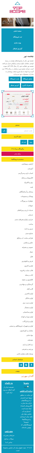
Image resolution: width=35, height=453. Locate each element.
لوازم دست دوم (28, 303)
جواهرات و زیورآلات (26, 201)
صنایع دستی (29, 233)
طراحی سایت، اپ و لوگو (25, 238)
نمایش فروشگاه (27, 79)
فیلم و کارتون (28, 266)
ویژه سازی (17, 43)
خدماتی (30, 215)
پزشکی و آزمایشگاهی (26, 192)
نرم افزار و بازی (28, 344)
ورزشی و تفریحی (27, 349)
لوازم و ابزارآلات (27, 321)
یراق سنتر (17, 154)
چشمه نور (29, 56)
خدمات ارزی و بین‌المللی (25, 210)
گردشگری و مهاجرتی (26, 284)
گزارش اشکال (17, 49)
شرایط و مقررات (8, 435)
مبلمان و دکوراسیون (26, 330)
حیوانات (30, 205)
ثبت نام (24, 142)
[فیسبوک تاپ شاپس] (31, 365)
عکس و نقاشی (28, 242)
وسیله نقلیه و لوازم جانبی (25, 354)
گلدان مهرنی (27, 376)
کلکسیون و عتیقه (27, 280)
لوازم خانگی (29, 298)
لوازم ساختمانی (28, 312)
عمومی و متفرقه (27, 247)
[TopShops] (17, 8)
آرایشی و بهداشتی (27, 164)
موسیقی (30, 340)
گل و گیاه (30, 289)
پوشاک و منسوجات (27, 196)
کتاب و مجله (29, 275)
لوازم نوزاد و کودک (27, 317)
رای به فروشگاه (14, 79)
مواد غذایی (29, 335)
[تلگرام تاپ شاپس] (21, 365)
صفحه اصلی (17, 31)
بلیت (31, 187)
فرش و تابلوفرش (27, 261)
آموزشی (30, 168)
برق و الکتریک (28, 182)
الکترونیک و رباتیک (27, 178)
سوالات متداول (9, 439)
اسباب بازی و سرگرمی (25, 173)
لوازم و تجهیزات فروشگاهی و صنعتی (21, 326)
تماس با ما (8, 442)
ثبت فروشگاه (17, 37)
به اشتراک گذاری (27, 85)
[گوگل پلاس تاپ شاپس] (26, 365)
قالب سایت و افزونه (26, 270)
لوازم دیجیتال (28, 307)
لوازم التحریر (29, 293)
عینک (31, 252)
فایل (31, 256)
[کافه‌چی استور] (17, 22)
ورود (31, 142)
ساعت (31, 224)
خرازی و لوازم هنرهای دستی (24, 219)
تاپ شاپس (11, 448)
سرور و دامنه (28, 229)
